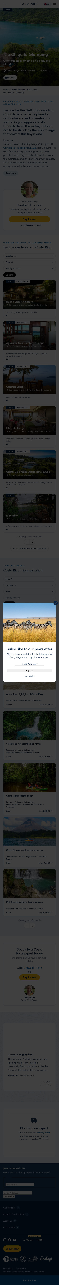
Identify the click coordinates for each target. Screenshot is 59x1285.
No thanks (29, 676)
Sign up (29, 670)
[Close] (56, 603)
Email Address (29, 663)
